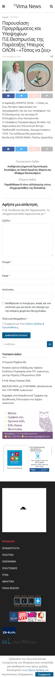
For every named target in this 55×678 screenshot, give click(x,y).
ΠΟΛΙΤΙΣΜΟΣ (9, 568)
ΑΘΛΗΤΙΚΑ (8, 581)
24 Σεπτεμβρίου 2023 (11, 56)
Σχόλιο (6, 220)
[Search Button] (50, 344)
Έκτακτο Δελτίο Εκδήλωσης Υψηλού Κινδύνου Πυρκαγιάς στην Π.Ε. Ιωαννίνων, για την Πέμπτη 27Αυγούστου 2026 (25, 371)
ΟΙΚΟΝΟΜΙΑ (9, 561)
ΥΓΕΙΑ (5, 574)
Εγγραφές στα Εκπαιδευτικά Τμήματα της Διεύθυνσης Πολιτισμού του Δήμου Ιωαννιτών (25, 399)
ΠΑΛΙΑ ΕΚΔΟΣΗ (10, 588)
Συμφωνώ (44, 674)
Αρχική (5, 17)
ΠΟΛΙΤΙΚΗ (14, 17)
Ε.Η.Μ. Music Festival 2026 (16, 380)
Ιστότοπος (8, 289)
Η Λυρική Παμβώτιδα (14, 362)
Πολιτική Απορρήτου (15, 318)
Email (6, 275)
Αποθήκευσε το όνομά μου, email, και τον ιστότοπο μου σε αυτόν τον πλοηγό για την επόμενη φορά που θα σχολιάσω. (28, 307)
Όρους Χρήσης (36, 670)
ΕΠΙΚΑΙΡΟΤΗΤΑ (10, 548)
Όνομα (7, 262)
